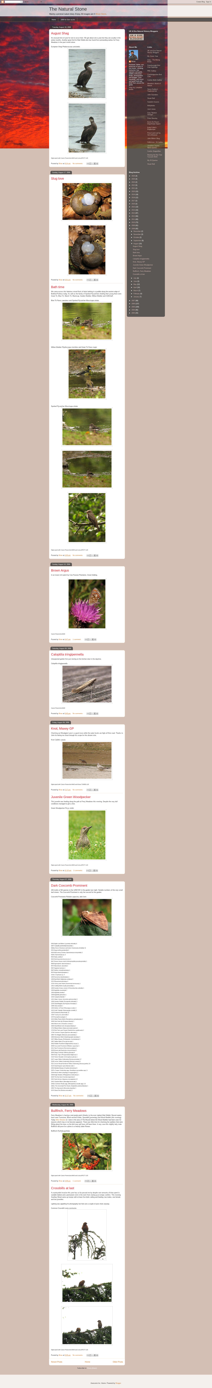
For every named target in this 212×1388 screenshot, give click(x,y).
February (136, 294)
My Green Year (152, 56)
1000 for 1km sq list (68, 20)
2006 (133, 304)
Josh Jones (151, 109)
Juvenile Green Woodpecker (71, 797)
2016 (133, 204)
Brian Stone (101, 14)
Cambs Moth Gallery (154, 80)
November (137, 234)
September (137, 240)
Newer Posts (56, 1362)
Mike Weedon (61, 1120)
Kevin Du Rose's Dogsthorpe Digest (153, 123)
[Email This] (88, 163)
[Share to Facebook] (95, 163)
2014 (133, 210)
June (135, 281)
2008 (133, 228)
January (136, 297)
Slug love (57, 178)
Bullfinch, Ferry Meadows (68, 1111)
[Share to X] (92, 163)
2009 (133, 225)
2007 (133, 301)
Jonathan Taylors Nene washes (153, 147)
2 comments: (78, 870)
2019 (133, 194)
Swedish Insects (153, 102)
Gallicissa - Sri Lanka (155, 142)
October (136, 237)
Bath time (57, 287)
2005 (133, 307)
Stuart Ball (151, 98)
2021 (133, 188)
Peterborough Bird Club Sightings (153, 66)
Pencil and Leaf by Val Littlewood (154, 134)
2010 (133, 222)
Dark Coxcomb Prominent (69, 885)
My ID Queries (152, 160)
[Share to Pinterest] (97, 163)
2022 (133, 185)
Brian (133, 61)
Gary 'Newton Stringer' (152, 114)
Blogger (118, 1383)
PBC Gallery (151, 71)
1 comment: (77, 639)
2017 (133, 201)
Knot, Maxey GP (62, 728)
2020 (133, 191)
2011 (133, 219)
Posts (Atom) (92, 1368)
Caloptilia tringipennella (67, 654)
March (135, 290)
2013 (133, 213)
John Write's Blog (153, 138)
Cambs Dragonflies (154, 151)
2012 (133, 216)
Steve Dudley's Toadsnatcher (152, 90)
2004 (133, 310)
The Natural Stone (68, 9)
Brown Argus (60, 570)
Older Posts (118, 1362)
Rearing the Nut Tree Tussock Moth (154, 156)
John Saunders (152, 95)
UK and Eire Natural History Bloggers (154, 52)
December (137, 231)
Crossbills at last (62, 1188)
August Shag (60, 33)
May (135, 284)
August (136, 244)
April (135, 287)
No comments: (78, 163)
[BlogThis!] (90, 163)
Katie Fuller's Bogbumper (152, 128)
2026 (133, 176)
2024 (133, 182)
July (135, 278)
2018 (133, 197)
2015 (133, 207)
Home (54, 20)
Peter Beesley (152, 118)
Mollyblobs (151, 105)
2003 (133, 313)
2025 (133, 179)
